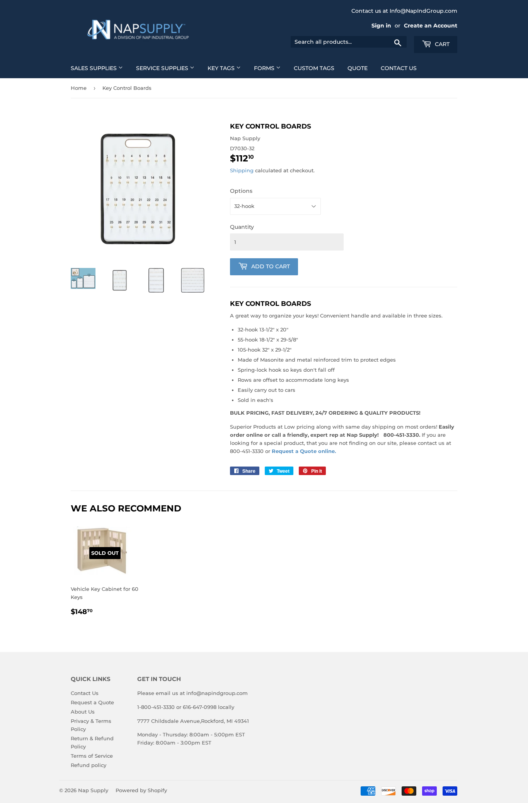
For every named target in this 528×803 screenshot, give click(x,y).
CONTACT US (399, 68)
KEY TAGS (222, 68)
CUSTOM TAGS (314, 68)
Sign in (381, 25)
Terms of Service (92, 756)
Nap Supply (93, 790)
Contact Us (85, 693)
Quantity (242, 226)
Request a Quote (92, 702)
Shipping (242, 170)
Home (79, 88)
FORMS (265, 68)
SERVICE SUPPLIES (163, 68)
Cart (441, 44)
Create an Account (430, 25)
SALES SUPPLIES (94, 68)
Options (241, 190)
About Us (83, 712)
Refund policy (88, 765)
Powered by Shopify (141, 790)
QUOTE (357, 68)
